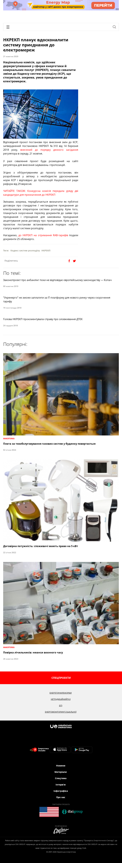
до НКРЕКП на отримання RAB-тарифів (43, 235)
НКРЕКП (45, 250)
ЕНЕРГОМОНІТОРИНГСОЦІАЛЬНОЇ (60, 712)
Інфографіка (61, 790)
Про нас (60, 797)
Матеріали (60, 771)
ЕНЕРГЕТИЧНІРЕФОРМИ (61, 693)
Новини (60, 765)
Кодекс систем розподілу (25, 250)
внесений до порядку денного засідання (49, 149)
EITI (60, 705)
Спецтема (60, 778)
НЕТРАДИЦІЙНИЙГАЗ (61, 699)
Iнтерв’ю (61, 784)
